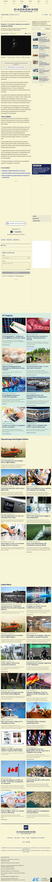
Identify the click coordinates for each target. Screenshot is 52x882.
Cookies (27, 837)
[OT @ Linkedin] (29, 842)
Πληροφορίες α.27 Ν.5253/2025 (38, 837)
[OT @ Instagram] (27, 842)
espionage (9, 239)
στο (17, 231)
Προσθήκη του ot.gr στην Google (17, 67)
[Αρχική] (26, 827)
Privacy (23, 837)
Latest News (6, 584)
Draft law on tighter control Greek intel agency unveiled (16, 173)
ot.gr (1, 21)
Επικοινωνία (10, 837)
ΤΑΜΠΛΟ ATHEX (36, 220)
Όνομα (3, 255)
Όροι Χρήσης (11, 276)
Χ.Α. (2, 17)
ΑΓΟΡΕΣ (34, 216)
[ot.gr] (26, 8)
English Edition (5, 21)
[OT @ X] (25, 842)
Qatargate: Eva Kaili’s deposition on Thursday (13, 170)
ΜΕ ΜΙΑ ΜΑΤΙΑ (36, 218)
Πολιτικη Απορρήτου (20, 276)
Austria (3, 239)
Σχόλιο (3, 261)
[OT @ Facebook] (23, 842)
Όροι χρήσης (17, 837)
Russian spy (16, 239)
